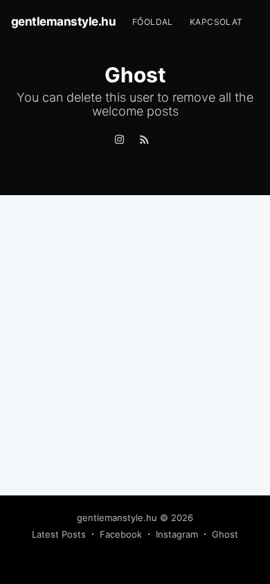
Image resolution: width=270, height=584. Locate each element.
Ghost (225, 534)
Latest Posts (59, 534)
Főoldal (152, 22)
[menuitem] (152, 21)
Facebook (121, 534)
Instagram (177, 534)
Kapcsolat (216, 22)
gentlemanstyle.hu (63, 21)
